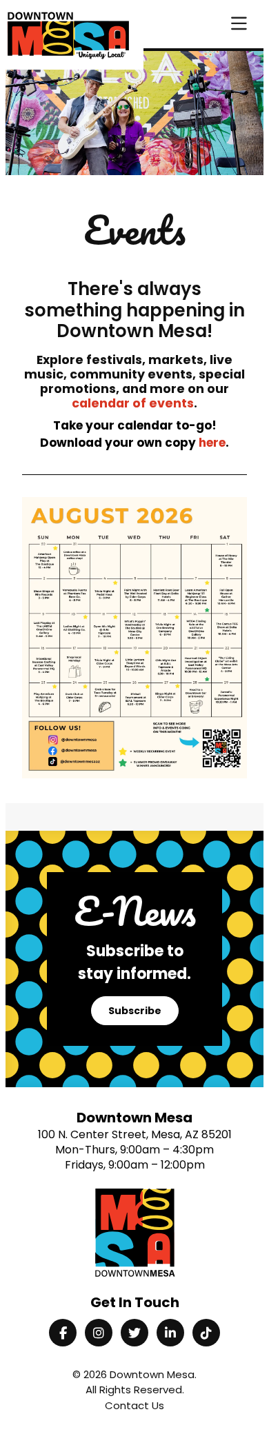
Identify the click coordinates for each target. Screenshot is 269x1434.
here (212, 442)
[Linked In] (170, 1332)
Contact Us (134, 1405)
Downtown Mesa (152, 1374)
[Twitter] (134, 1332)
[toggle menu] (239, 24)
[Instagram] (98, 1332)
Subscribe (134, 1011)
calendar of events (133, 403)
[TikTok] (206, 1332)
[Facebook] (63, 1332)
